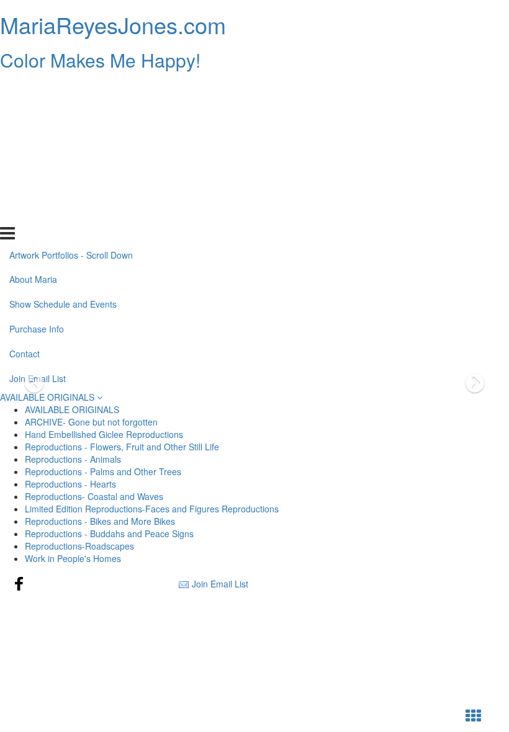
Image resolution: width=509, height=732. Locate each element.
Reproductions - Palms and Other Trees (103, 471)
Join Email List (37, 213)
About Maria (33, 113)
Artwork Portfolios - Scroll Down (71, 89)
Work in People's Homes (73, 558)
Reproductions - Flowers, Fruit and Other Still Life (122, 446)
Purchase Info (36, 163)
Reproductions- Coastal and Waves (94, 496)
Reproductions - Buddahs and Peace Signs (109, 533)
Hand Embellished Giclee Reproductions (104, 434)
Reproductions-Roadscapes (79, 546)
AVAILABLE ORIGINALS (48, 397)
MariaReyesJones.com (113, 24)
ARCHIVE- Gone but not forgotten (91, 422)
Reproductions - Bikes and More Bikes (100, 521)
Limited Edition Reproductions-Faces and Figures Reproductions (152, 508)
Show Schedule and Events (63, 138)
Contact (24, 188)
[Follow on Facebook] (19, 584)
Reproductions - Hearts (70, 484)
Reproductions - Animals (73, 459)
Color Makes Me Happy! (100, 60)
